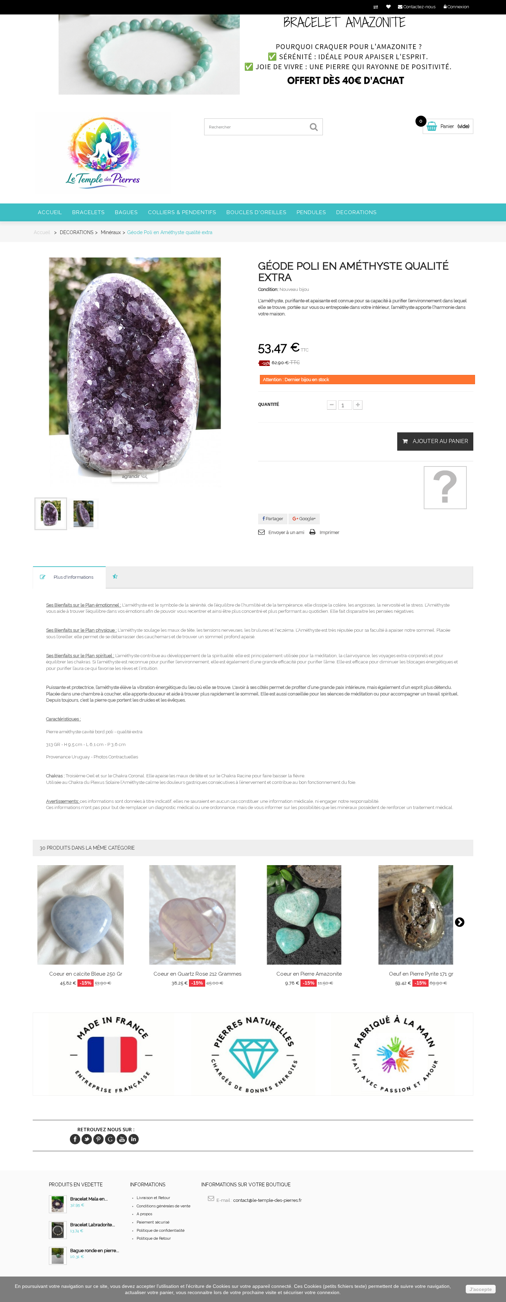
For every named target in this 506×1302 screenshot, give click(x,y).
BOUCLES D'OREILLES (256, 212)
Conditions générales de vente (163, 1206)
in (133, 1139)
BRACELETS (88, 212)
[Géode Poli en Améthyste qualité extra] (50, 513)
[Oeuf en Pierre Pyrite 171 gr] (421, 915)
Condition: (268, 289)
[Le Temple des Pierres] (103, 152)
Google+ (307, 518)
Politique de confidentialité (161, 1230)
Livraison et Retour (153, 1198)
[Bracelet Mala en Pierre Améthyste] (58, 1204)
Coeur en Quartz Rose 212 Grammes (197, 974)
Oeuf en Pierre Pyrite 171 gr (421, 974)
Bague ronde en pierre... (94, 1250)
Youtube (122, 1139)
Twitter (87, 1139)
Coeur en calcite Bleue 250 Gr (85, 974)
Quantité (268, 404)
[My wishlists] (388, 6)
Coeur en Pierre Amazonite (309, 974)
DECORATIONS (356, 212)
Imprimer (329, 532)
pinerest (98, 1139)
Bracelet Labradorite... (92, 1224)
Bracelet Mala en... (89, 1198)
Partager (274, 518)
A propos (144, 1214)
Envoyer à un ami (286, 532)
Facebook (75, 1139)
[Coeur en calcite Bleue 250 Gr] (86, 915)
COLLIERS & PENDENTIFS (182, 212)
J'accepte (481, 1289)
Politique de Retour (154, 1238)
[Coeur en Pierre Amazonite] (309, 915)
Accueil (50, 212)
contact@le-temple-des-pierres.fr (267, 1200)
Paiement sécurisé (153, 1222)
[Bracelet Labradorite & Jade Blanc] (58, 1230)
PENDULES (311, 212)
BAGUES (126, 212)
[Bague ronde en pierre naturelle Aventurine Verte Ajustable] (58, 1256)
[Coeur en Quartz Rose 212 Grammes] (198, 915)
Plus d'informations (73, 577)
